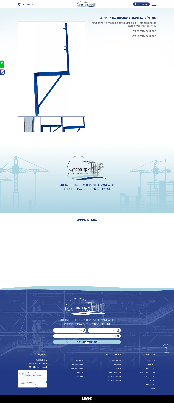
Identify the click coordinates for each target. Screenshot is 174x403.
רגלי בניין (80, 372)
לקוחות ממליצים (149, 376)
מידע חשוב (151, 364)
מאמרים (152, 380)
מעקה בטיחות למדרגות (112, 376)
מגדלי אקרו (116, 360)
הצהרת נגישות (150, 384)
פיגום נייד (116, 364)
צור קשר (152, 388)
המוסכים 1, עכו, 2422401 (37, 367)
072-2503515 (40, 360)
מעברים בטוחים (114, 372)
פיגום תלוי (79, 360)
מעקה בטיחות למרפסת (112, 380)
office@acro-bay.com (37, 364)
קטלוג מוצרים (150, 368)
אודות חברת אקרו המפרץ (147, 372)
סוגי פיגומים (79, 376)
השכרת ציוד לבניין (77, 368)
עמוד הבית (151, 360)
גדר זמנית (116, 368)
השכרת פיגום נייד (77, 364)
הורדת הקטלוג (142, 4)
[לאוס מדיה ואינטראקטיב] (87, 399)
